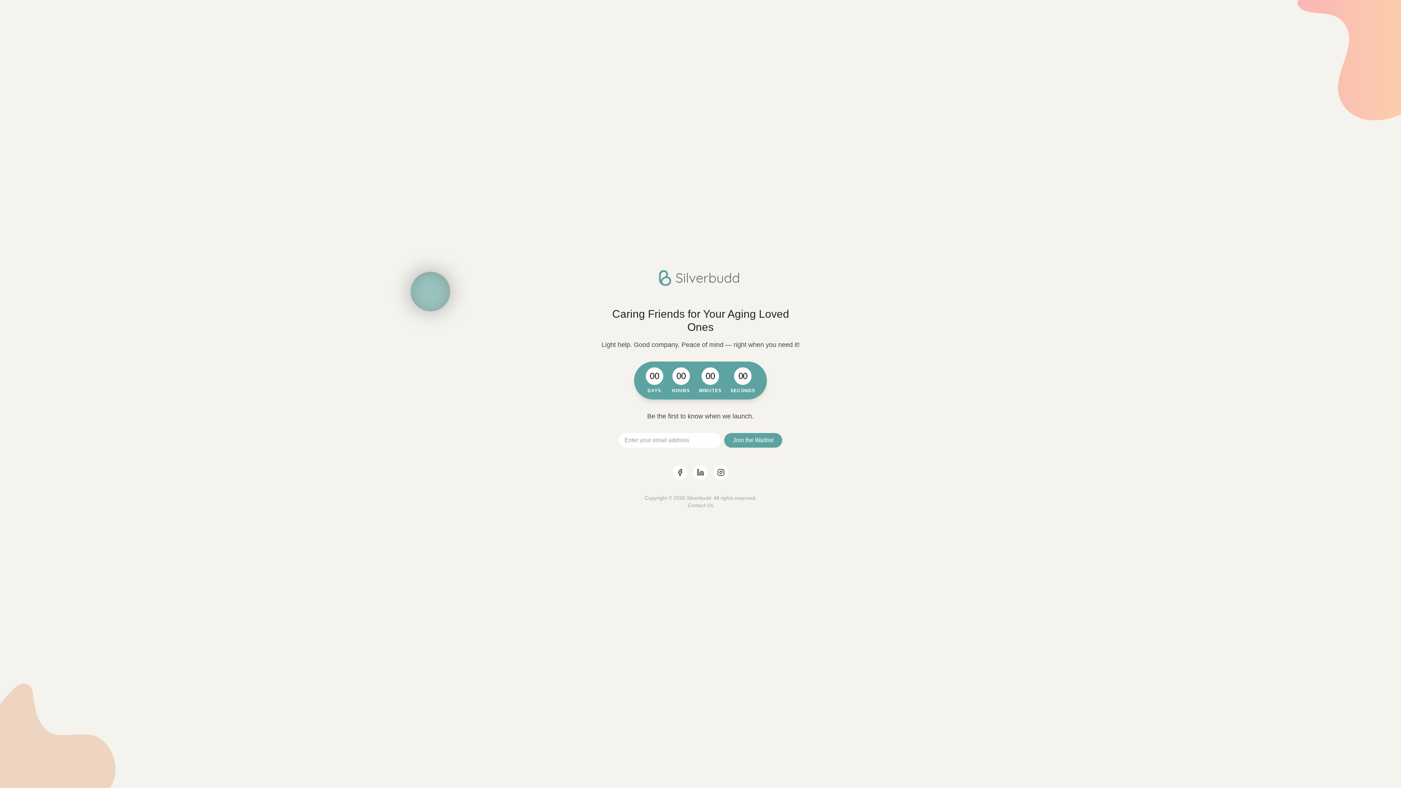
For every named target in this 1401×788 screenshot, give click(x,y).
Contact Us (700, 505)
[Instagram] (721, 472)
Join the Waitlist (753, 440)
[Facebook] (680, 472)
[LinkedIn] (700, 472)
